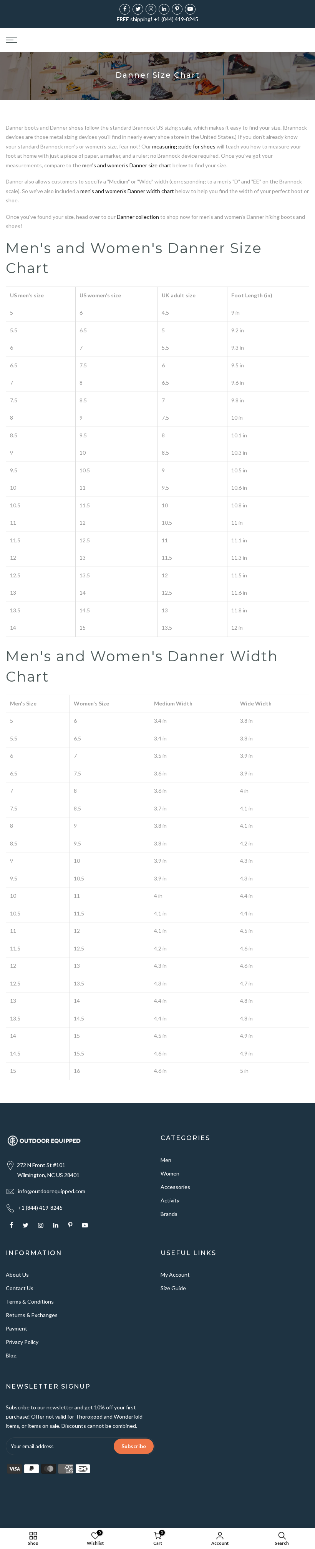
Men (166, 1160)
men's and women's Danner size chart (126, 165)
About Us (17, 1274)
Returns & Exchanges (32, 1315)
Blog (11, 1355)
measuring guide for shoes (184, 146)
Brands (169, 1214)
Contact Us (19, 1288)
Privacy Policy (22, 1342)
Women (170, 1173)
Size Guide (173, 1288)
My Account (175, 1274)
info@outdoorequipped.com (51, 1191)
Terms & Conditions (30, 1301)
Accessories (175, 1187)
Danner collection (138, 216)
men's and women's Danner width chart (127, 191)
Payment (16, 1328)
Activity (170, 1200)
